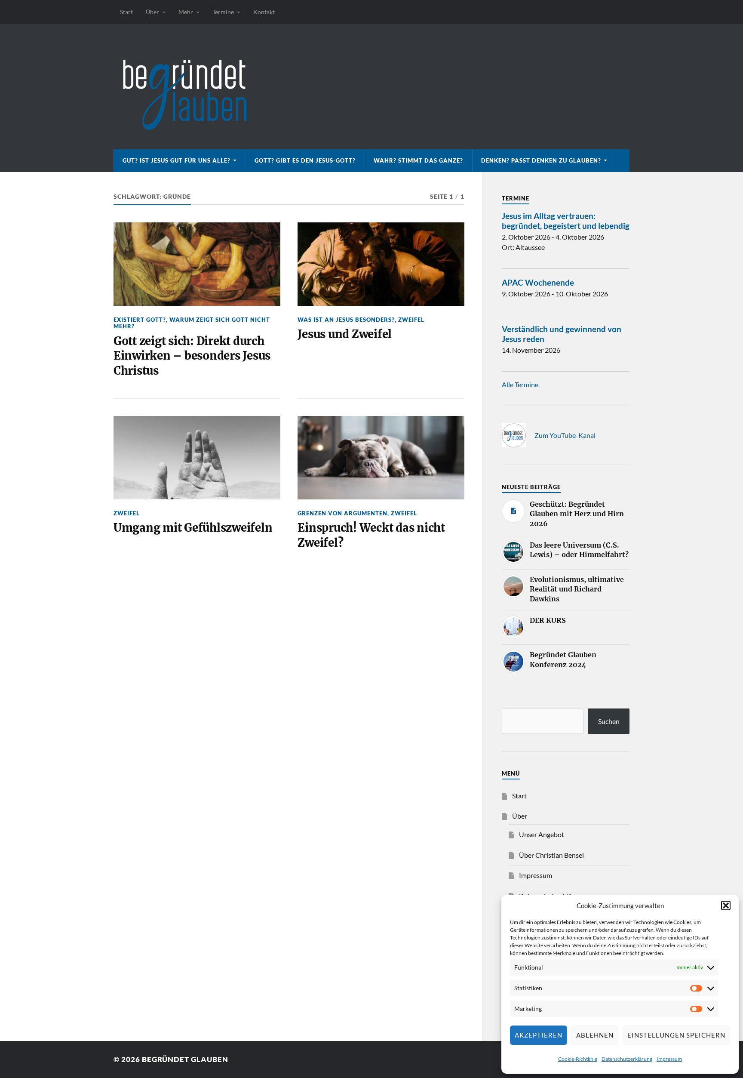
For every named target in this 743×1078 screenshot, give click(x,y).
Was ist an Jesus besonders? (346, 319)
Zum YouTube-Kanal (565, 435)
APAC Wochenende (538, 282)
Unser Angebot (541, 834)
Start (126, 11)
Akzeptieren (538, 1035)
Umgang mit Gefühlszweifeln (193, 528)
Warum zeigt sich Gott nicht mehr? (192, 323)
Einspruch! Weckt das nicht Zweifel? (371, 535)
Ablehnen (595, 1035)
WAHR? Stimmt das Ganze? (418, 160)
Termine (223, 11)
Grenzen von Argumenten (342, 513)
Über (152, 11)
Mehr (185, 11)
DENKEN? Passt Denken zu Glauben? (541, 160)
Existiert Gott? (140, 319)
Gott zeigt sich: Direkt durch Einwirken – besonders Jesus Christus (192, 356)
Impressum (669, 1059)
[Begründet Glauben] (371, 86)
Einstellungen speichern (676, 1035)
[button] (726, 905)
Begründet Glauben (185, 1059)
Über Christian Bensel (551, 855)
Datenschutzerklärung (627, 1059)
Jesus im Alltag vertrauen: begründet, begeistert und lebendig (565, 221)
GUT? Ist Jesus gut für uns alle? (176, 160)
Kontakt (264, 11)
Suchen (609, 721)
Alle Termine (520, 384)
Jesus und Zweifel (345, 334)
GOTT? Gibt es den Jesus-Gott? (305, 160)
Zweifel (411, 319)
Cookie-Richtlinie (577, 1059)
